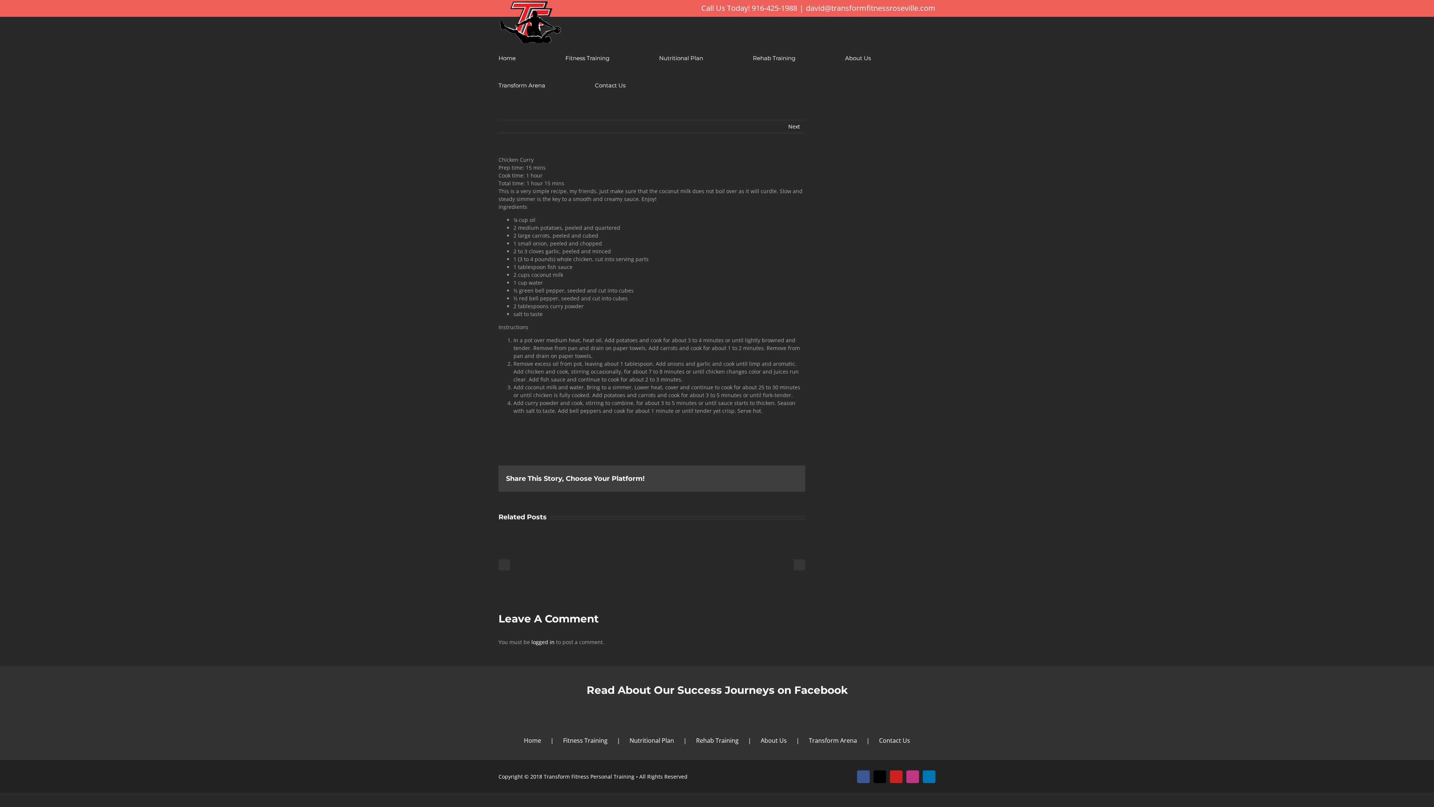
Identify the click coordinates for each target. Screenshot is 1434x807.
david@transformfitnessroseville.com (870, 8)
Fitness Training (585, 740)
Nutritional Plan (652, 740)
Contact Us (894, 740)
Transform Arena (833, 740)
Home (532, 740)
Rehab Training (717, 740)
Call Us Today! (725, 8)
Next (794, 126)
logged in (543, 642)
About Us (774, 740)
